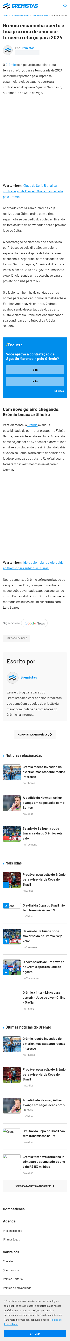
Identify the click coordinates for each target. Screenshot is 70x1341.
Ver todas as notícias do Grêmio (33, 1186)
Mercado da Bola (40, 15)
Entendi (35, 1333)
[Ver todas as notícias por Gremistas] (8, 48)
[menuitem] (35, 1230)
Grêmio (11, 64)
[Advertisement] (35, 136)
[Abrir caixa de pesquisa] (65, 6)
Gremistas (27, 48)
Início (5, 15)
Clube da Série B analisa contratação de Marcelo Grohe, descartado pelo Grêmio (33, 191)
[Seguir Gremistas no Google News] (25, 622)
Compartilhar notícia (32, 734)
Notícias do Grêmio (20, 15)
